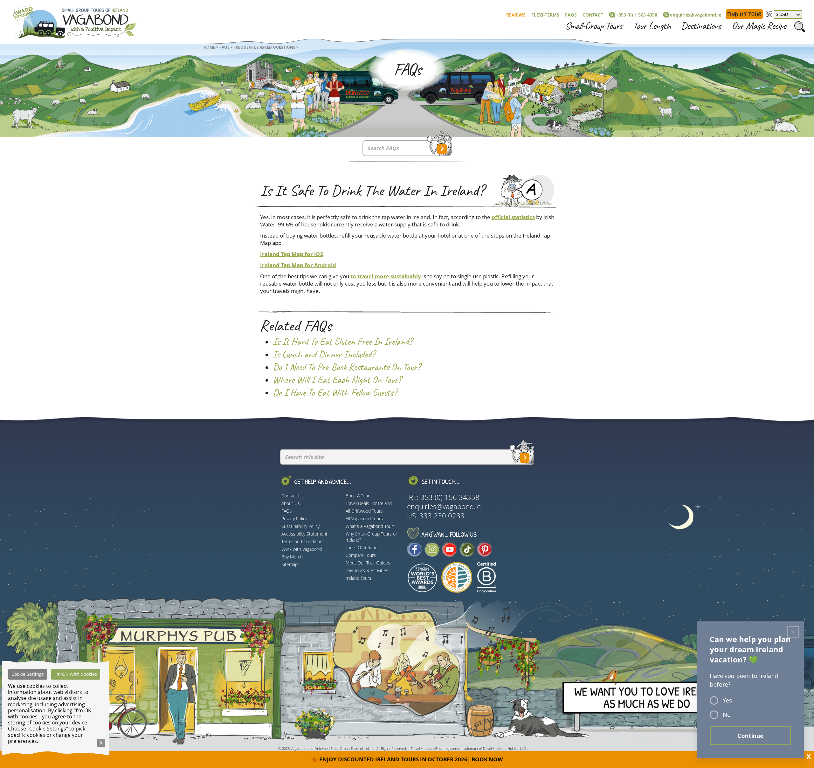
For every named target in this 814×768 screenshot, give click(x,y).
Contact (593, 15)
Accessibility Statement (304, 534)
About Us (290, 503)
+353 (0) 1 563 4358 (636, 15)
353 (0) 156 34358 (449, 497)
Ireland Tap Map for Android (298, 265)
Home (209, 47)
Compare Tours (361, 555)
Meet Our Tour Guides (368, 563)
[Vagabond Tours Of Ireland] (69, 20)
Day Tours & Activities (367, 570)
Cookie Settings (27, 674)
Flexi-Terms (545, 15)
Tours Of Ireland (361, 547)
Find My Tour (744, 14)
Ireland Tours (358, 578)
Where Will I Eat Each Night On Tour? (337, 380)
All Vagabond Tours (364, 518)
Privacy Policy (294, 518)
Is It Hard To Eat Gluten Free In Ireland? (342, 342)
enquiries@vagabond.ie (695, 15)
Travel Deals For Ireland (369, 503)
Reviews (516, 15)
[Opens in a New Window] (415, 554)
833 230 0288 (442, 515)
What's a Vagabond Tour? (370, 526)
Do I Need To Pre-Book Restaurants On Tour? (346, 367)
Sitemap (289, 564)
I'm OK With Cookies (75, 674)
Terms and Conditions (303, 541)
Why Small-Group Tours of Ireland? (371, 537)
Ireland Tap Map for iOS (291, 254)
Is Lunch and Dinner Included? (324, 354)
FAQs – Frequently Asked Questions (257, 47)
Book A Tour (357, 496)
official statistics (513, 217)
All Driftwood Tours (364, 511)
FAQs (571, 15)
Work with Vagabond (301, 549)
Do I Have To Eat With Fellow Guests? (335, 393)
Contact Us (292, 496)
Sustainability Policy (300, 526)
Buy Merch (292, 557)
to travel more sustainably (385, 276)
